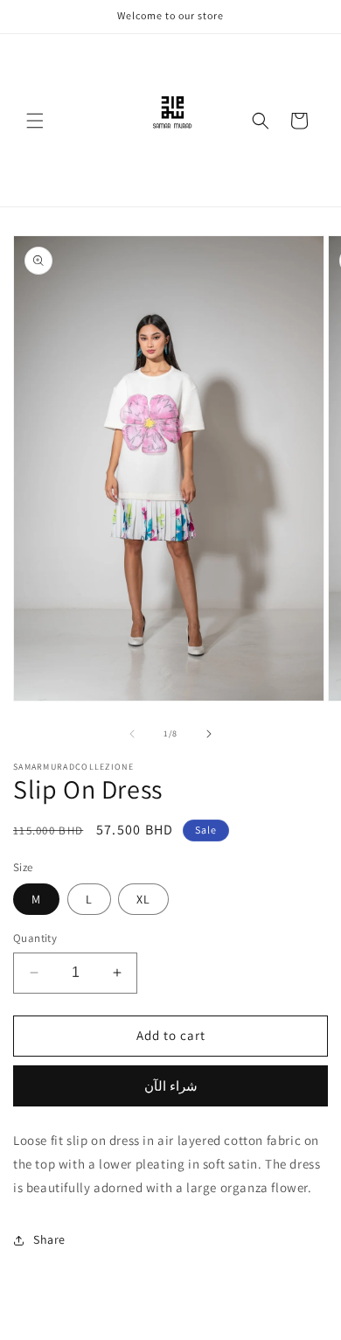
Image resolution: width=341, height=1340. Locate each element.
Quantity (35, 938)
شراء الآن (171, 1086)
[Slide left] (132, 734)
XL (143, 899)
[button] (35, 120)
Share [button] (49, 1239)
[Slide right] (209, 734)
